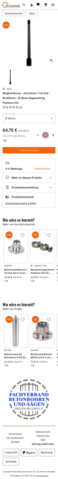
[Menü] (53, 5)
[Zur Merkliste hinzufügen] (22, 234)
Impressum (43, 435)
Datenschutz (43, 431)
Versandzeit (15, 433)
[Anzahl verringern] (38, 135)
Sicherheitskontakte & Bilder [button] (20, 203)
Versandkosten (15, 437)
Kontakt (15, 441)
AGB (42, 439)
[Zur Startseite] (11, 7)
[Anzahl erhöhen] (53, 135)
